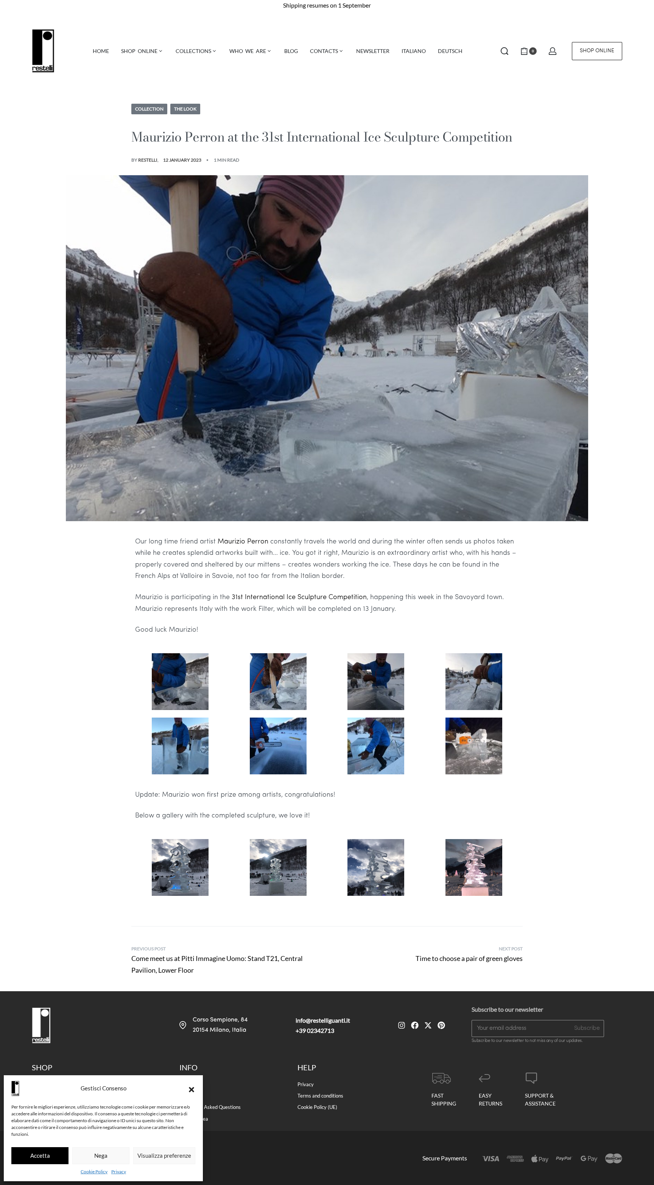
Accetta (40, 1155)
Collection (149, 109)
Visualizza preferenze (164, 1155)
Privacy (118, 1171)
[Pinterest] (441, 1025)
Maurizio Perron (243, 542)
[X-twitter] (428, 1025)
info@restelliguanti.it (323, 1020)
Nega (100, 1155)
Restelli (147, 160)
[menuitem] (414, 51)
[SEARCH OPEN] (504, 51)
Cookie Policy (94, 1171)
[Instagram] (401, 1025)
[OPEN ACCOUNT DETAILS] (552, 51)
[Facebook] (415, 1025)
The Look (185, 109)
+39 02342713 (315, 1030)
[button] (191, 1088)
